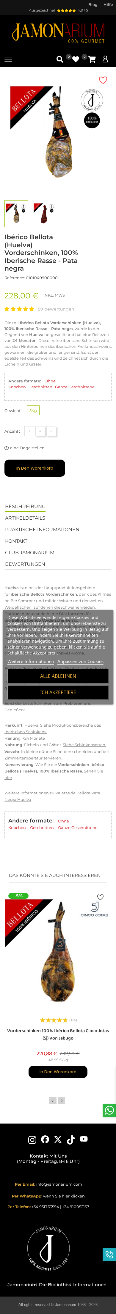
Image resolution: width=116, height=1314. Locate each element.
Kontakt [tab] (16, 541)
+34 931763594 (45, 1206)
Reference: (14, 277)
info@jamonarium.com (59, 1184)
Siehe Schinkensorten (84, 744)
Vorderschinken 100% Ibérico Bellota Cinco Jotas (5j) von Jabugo (58, 1034)
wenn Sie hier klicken (64, 1196)
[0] (92, 59)
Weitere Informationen (30, 661)
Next (61, 1100)
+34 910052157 (75, 1206)
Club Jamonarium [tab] (29, 552)
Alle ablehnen (58, 676)
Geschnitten (40, 386)
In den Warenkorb (34, 468)
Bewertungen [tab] (25, 564)
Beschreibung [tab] (25, 506)
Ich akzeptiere (58, 692)
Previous (53, 1100)
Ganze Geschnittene (75, 386)
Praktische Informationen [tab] (42, 529)
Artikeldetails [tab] (25, 518)
